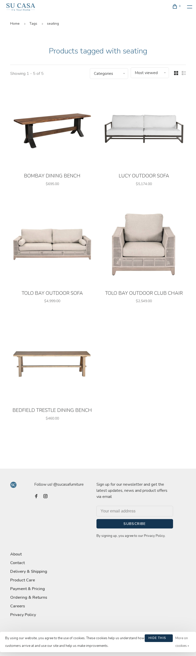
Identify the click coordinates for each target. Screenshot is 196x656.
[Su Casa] (13, 484)
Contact (17, 563)
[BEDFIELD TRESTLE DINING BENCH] (52, 362)
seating (53, 23)
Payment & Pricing (27, 589)
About (16, 554)
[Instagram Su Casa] (45, 496)
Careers (17, 606)
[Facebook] (36, 496)
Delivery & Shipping (28, 571)
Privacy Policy (23, 615)
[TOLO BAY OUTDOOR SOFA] (52, 245)
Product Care (22, 580)
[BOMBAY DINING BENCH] (52, 127)
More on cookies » (182, 642)
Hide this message (157, 639)
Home (15, 23)
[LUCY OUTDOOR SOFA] (144, 127)
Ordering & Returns (28, 597)
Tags (33, 23)
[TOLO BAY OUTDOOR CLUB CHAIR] (144, 245)
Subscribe (135, 523)
